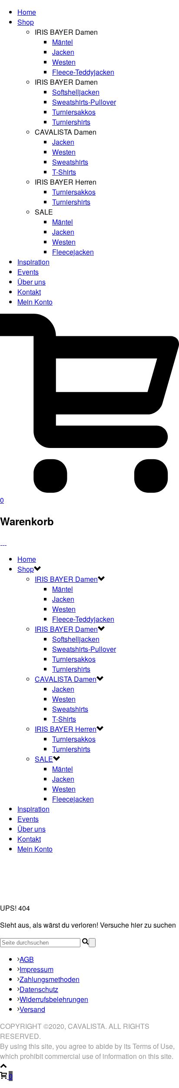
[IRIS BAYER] (3, 542)
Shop (25, 22)
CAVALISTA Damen (65, 679)
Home (26, 12)
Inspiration (33, 262)
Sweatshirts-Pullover (84, 102)
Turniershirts (71, 122)
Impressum (36, 969)
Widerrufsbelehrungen (54, 999)
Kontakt (29, 292)
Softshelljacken (75, 92)
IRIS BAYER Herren (65, 729)
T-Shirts (64, 172)
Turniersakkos (74, 112)
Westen (64, 62)
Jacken (63, 52)
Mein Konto (35, 302)
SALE (44, 759)
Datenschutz (39, 989)
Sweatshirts (70, 162)
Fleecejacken (73, 252)
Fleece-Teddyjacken (83, 72)
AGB (27, 959)
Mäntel (62, 42)
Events (28, 272)
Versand (32, 1009)
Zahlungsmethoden (50, 979)
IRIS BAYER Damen (66, 579)
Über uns (31, 282)
